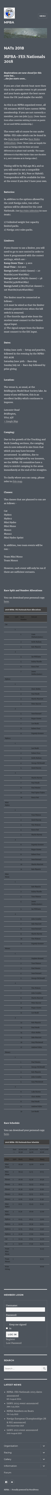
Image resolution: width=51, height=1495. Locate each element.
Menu (43, 16)
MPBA (9, 22)
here (30, 116)
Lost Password (13, 1343)
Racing (8, 1452)
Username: (12, 1305)
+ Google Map (11, 421)
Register (10, 1339)
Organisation (11, 1446)
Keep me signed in (17, 1326)
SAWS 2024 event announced (22, 1403)
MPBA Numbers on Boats (20, 1411)
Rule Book (13, 139)
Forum (7, 1472)
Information (10, 1466)
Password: (11, 1315)
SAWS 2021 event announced (22, 1430)
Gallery (7, 1459)
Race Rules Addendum (29, 211)
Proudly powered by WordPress (25, 1490)
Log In (12, 1334)
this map (17, 481)
